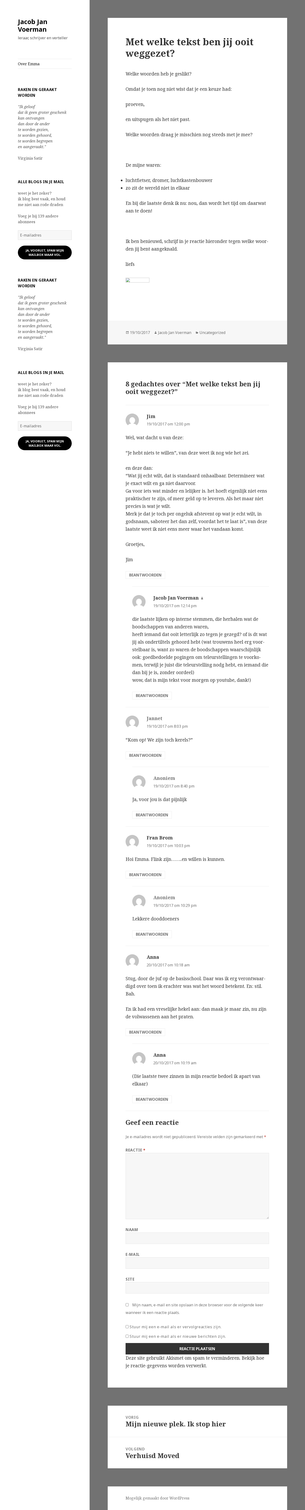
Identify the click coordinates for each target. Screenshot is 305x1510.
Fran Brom (160, 838)
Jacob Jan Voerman (32, 25)
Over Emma (29, 63)
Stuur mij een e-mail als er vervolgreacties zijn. (175, 1326)
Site (130, 1279)
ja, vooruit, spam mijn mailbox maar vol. (45, 252)
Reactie (136, 1150)
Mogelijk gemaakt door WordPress (157, 1498)
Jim (151, 416)
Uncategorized (212, 332)
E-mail (133, 1254)
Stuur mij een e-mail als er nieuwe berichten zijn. (178, 1336)
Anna (153, 957)
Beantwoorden (145, 575)
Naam (132, 1229)
